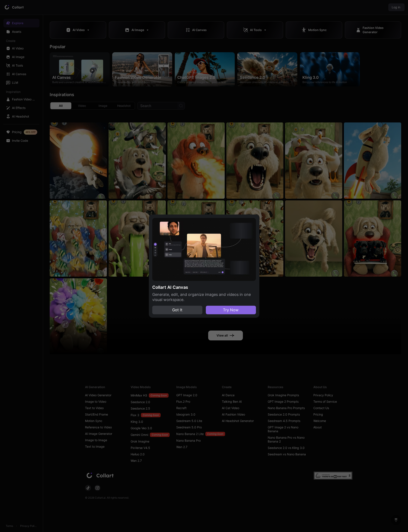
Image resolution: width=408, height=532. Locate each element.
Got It (177, 310)
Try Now (231, 310)
